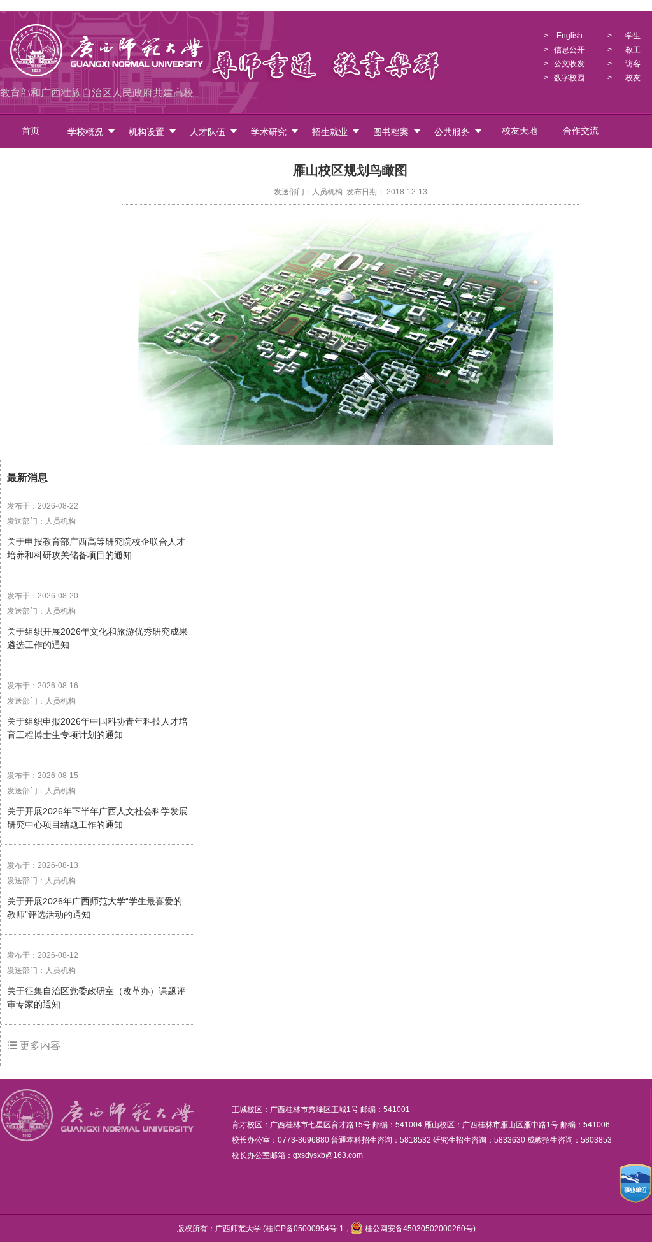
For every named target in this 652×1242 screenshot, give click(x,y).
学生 (633, 35)
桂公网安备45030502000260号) (419, 1228)
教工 (633, 49)
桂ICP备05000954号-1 (305, 1228)
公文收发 (569, 63)
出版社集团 (91, 164)
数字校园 (569, 77)
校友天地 (519, 131)
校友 (633, 77)
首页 (30, 131)
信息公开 (569, 49)
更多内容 (38, 1045)
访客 (633, 63)
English (569, 35)
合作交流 (581, 131)
